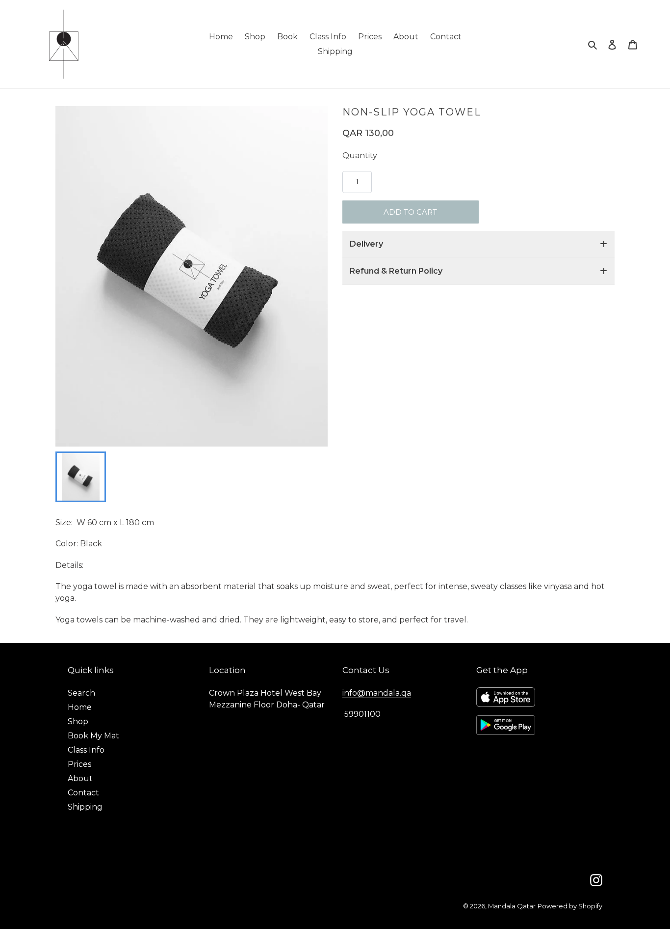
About (80, 778)
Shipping (85, 807)
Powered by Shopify (570, 906)
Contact (83, 792)
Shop (78, 721)
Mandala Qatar (512, 906)
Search (81, 693)
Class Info (86, 750)
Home (80, 707)
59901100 (362, 714)
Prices (79, 764)
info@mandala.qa (376, 693)
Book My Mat (93, 735)
